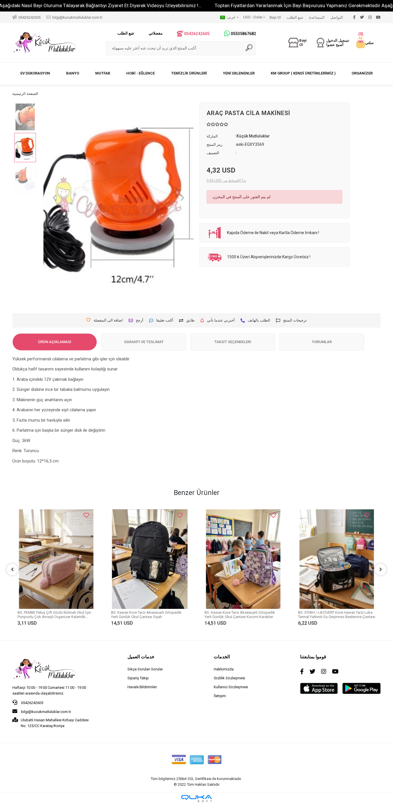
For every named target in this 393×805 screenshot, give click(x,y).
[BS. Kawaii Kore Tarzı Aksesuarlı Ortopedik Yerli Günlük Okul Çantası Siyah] (149, 559)
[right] (380, 569)
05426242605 (31, 703)
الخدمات (222, 656)
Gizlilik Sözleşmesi (229, 678)
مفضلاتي (156, 33)
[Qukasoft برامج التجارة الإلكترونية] (196, 798)
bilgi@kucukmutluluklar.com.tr (45, 712)
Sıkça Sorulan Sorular (145, 669)
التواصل (336, 17)
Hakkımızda (224, 669)
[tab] (54, 342)
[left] (12, 569)
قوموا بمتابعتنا (313, 656)
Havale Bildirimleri (142, 687)
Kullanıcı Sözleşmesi (231, 687)
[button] (365, 42)
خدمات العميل (140, 656)
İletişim (220, 696)
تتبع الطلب (295, 17)
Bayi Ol (275, 17)
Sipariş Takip (138, 678)
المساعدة (317, 17)
